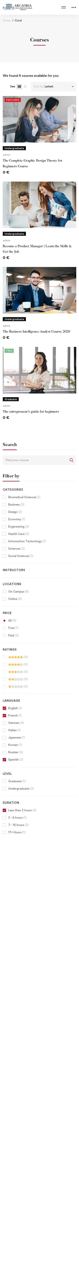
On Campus (18, 591)
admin (6, 154)
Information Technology (27, 541)
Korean (15, 745)
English (15, 708)
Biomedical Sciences (24, 497)
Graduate (17, 781)
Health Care (18, 534)
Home (7, 20)
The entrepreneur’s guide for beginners (31, 412)
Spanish (15, 759)
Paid (13, 635)
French (15, 715)
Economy (16, 519)
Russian (15, 752)
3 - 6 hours (17, 817)
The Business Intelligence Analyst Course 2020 (36, 331)
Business (16, 504)
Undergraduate (21, 788)
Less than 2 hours (22, 810)
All (12, 620)
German (16, 723)
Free (13, 628)
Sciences (16, 548)
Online (15, 599)
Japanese (16, 737)
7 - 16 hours (18, 825)
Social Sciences (20, 556)
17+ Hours (17, 832)
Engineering (18, 526)
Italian (14, 730)
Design (15, 512)
